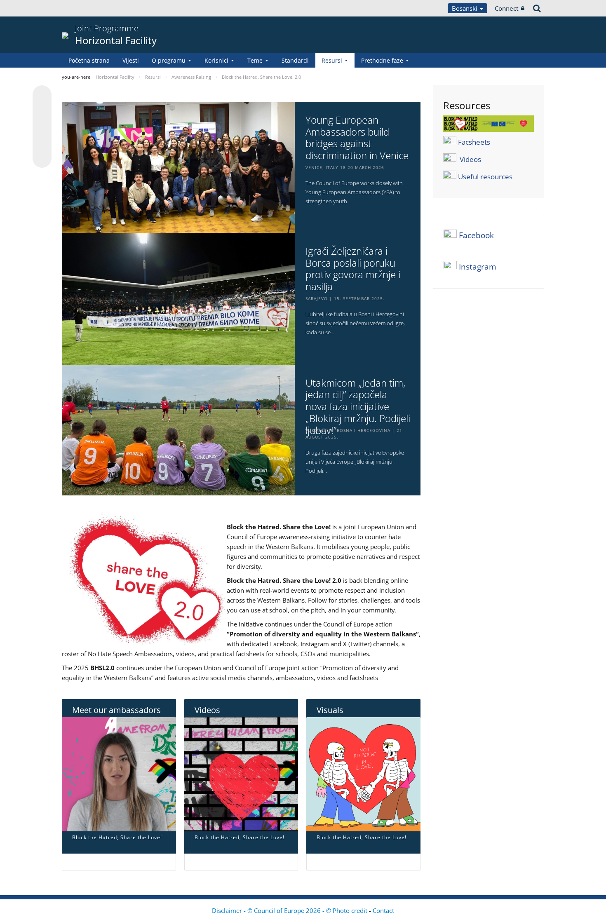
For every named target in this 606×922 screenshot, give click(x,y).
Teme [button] (255, 60)
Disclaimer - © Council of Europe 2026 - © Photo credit (290, 910)
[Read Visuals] (363, 774)
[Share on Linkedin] (42, 142)
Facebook (476, 235)
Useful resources (485, 176)
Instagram (477, 266)
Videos (207, 710)
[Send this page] (42, 158)
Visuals (330, 710)
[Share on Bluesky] (42, 95)
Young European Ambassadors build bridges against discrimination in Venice (357, 138)
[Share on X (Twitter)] (42, 111)
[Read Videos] (241, 774)
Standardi (295, 60)
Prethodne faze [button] (382, 60)
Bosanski (465, 8)
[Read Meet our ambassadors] (119, 774)
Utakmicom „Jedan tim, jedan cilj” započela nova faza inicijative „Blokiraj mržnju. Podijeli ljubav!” (357, 406)
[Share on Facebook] (42, 127)
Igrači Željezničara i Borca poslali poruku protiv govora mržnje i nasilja (352, 269)
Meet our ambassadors (116, 710)
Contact (383, 910)
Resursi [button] (332, 60)
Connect (507, 8)
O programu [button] (169, 60)
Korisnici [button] (216, 60)
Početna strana (89, 60)
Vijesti (130, 60)
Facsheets (474, 142)
